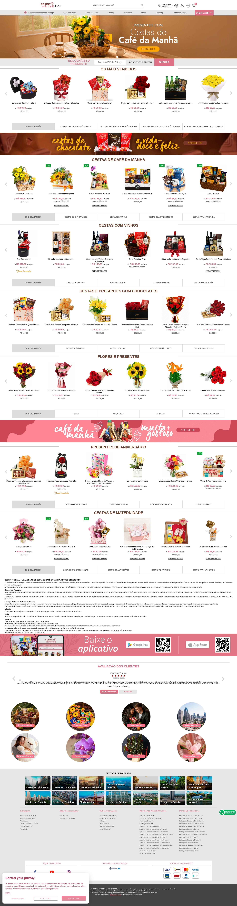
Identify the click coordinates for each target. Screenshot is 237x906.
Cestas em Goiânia (36, 802)
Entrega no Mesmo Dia (147, 815)
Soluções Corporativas (27, 818)
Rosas (76, 414)
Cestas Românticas (75, 348)
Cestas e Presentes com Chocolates (118, 291)
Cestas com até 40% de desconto (150, 818)
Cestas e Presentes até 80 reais (75, 126)
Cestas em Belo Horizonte (196, 800)
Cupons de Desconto (146, 821)
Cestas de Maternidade (118, 513)
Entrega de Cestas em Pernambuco (191, 845)
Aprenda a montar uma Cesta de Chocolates (154, 848)
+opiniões (128, 691)
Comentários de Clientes (147, 851)
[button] (117, 57)
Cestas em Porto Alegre (169, 786)
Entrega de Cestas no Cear (188, 843)
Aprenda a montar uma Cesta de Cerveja (153, 837)
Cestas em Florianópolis (87, 800)
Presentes (128, 13)
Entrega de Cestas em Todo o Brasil (191, 815)
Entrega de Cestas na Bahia (188, 848)
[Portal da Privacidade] (115, 869)
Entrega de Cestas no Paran (189, 829)
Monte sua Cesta (180, 13)
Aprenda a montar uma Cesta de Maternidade (154, 843)
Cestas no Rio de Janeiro (116, 786)
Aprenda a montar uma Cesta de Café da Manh (155, 845)
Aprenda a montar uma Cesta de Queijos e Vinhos (156, 834)
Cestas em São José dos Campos (198, 786)
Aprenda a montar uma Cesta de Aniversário (154, 840)
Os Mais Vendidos (119, 69)
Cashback (176, 6)
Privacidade (24, 821)
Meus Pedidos (104, 824)
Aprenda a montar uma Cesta (149, 826)
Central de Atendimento (107, 818)
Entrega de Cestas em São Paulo (190, 818)
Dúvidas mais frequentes (107, 815)
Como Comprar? (105, 829)
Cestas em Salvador (90, 787)
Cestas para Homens (203, 348)
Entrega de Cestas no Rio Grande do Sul (193, 834)
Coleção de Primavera (67, 818)
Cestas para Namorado (204, 570)
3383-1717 (167, 6)
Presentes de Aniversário (118, 447)
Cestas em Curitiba (117, 802)
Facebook (35, 872)
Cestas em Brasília (171, 802)
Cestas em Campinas (64, 787)
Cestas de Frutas (118, 217)
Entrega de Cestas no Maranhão (190, 840)
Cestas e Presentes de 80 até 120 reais (118, 126)
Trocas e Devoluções (106, 826)
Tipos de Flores (92, 13)
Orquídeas (118, 414)
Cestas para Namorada (204, 217)
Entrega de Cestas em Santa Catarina (192, 832)
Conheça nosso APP (146, 824)
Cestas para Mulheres (161, 348)
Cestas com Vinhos (118, 225)
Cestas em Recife (143, 787)
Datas (143, 13)
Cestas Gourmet (118, 283)
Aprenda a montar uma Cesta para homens (153, 832)
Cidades (111, 13)
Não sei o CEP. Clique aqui (140, 62)
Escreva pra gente (115, 894)
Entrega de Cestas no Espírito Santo (191, 826)
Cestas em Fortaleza (63, 802)
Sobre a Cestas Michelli (28, 815)
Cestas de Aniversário (118, 570)
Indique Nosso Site (26, 826)
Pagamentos (24, 829)
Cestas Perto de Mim (118, 773)
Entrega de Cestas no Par (188, 837)
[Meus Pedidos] (188, 6)
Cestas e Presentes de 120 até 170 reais (161, 126)
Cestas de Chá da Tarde (76, 217)
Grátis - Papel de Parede (147, 853)
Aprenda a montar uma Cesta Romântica (153, 829)
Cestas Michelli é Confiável (29, 824)
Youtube (52, 872)
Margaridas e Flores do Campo (203, 414)
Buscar (164, 62)
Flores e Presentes (118, 357)
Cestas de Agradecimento (161, 217)
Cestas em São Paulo (37, 787)
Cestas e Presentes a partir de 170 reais (203, 126)
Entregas (102, 821)
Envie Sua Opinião (109, 691)
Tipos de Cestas (69, 13)
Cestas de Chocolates (161, 504)
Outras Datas (64, 815)
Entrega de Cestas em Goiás (189, 851)
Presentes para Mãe (203, 283)
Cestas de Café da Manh (118, 160)
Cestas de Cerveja (76, 283)
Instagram (68, 872)
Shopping (159, 13)
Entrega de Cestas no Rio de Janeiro (191, 821)
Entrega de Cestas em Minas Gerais (191, 824)
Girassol (161, 414)
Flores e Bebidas (161, 283)
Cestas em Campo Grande (143, 800)
